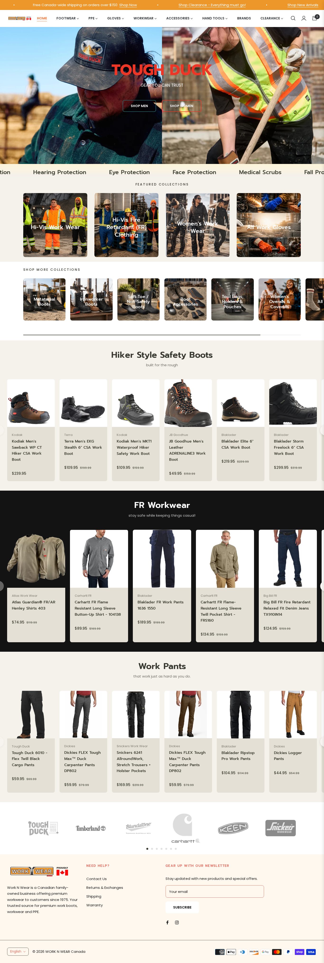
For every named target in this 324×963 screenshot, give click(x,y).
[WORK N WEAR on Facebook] (167, 922)
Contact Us (96, 878)
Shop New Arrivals (271, 4)
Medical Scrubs (299, 172)
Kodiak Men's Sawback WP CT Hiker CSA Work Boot (27, 450)
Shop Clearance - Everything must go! (180, 4)
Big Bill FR (270, 595)
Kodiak (17, 435)
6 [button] (171, 849)
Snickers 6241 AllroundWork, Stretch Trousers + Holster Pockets (134, 762)
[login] (303, 18)
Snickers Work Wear (132, 746)
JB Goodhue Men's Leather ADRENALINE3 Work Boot (187, 450)
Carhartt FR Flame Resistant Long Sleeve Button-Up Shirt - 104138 (98, 608)
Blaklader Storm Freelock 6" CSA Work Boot (289, 447)
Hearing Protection (99, 172)
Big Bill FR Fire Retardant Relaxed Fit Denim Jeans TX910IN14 (287, 608)
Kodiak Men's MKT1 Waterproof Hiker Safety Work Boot (134, 447)
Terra (68, 435)
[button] (293, 18)
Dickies (69, 746)
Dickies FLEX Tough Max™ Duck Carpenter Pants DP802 (82, 762)
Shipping (93, 896)
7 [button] (176, 849)
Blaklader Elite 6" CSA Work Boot (238, 444)
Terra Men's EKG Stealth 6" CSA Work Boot (83, 447)
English (15, 951)
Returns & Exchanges (104, 887)
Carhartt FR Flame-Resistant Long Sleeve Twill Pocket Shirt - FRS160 (221, 611)
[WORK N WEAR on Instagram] (177, 922)
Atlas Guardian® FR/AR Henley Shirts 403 (33, 605)
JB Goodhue (178, 435)
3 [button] (157, 849)
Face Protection (234, 172)
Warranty (94, 905)
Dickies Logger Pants (288, 756)
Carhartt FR (83, 595)
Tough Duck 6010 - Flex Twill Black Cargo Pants (29, 759)
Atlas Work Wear (24, 595)
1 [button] (147, 849)
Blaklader (229, 435)
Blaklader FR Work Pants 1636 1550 (161, 605)
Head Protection (27, 172)
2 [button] (152, 849)
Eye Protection (168, 172)
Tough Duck (21, 746)
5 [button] (166, 849)
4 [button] (161, 849)
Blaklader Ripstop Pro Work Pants (238, 756)
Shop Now (96, 4)
